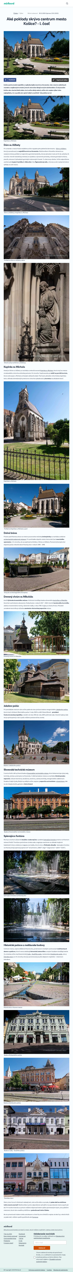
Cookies (49, 1270)
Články (15, 13)
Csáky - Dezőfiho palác (34, 954)
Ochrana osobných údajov (37, 1270)
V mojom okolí (8, 1243)
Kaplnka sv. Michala (46, 370)
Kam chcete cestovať (10, 1236)
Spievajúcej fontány (49, 840)
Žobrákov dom (8, 957)
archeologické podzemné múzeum (15, 539)
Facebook (22, 1234)
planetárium (60, 781)
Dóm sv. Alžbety (61, 149)
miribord (9, 3)
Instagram (22, 1236)
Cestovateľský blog (10, 1238)
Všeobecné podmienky (60, 1270)
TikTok (21, 1238)
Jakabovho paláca (62, 709)
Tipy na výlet (8, 1234)
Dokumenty (22, 1243)
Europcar (35, 1217)
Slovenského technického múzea (37, 773)
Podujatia (7, 1241)
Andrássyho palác (56, 954)
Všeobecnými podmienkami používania (49, 1237)
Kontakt (21, 1245)
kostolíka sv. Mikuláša (60, 600)
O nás (20, 1241)
